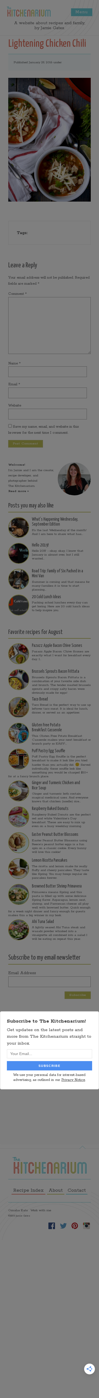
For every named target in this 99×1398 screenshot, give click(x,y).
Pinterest (74, 1226)
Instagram (86, 1226)
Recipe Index (28, 1190)
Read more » (18, 491)
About (56, 1190)
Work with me (41, 1210)
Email (14, 384)
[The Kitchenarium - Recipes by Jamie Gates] (29, 12)
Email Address (22, 973)
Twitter (63, 1226)
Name (14, 363)
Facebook (51, 1226)
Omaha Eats (18, 1210)
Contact (77, 1190)
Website (14, 405)
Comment (17, 294)
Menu (81, 12)
